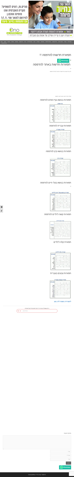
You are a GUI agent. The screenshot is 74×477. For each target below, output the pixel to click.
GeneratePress (31, 474)
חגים (34, 41)
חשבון (5, 41)
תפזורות (38, 41)
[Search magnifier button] (18, 311)
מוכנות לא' (69, 41)
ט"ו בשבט (21, 41)
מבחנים (16, 41)
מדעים (9, 41)
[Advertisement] (37, 84)
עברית (65, 41)
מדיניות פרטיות (4, 43)
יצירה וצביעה (54, 41)
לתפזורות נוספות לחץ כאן (62, 301)
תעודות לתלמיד (48, 41)
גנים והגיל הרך (29, 41)
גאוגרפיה (42, 41)
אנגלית (12, 41)
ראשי (2, 41)
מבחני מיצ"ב (60, 41)
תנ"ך (25, 41)
